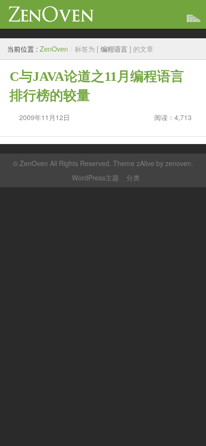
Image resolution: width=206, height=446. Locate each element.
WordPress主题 (95, 177)
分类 (133, 177)
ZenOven (51, 14)
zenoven (178, 163)
